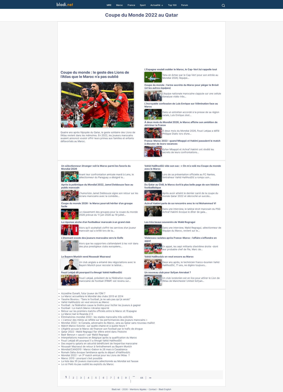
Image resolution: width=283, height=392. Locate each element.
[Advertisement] (141, 45)
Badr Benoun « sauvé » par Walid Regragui (84, 334)
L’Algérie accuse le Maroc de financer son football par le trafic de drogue (102, 328)
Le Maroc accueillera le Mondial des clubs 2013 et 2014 (92, 296)
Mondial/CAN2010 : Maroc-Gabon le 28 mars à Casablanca (94, 349)
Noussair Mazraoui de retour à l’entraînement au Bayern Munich (96, 346)
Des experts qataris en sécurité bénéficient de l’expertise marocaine (99, 343)
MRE (109, 5)
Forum (184, 5)
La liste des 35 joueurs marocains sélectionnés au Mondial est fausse (99, 361)
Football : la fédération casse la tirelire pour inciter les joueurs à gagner (101, 305)
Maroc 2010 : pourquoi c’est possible (81, 358)
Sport (143, 5)
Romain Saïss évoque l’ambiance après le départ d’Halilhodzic (95, 352)
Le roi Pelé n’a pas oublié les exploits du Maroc (87, 364)
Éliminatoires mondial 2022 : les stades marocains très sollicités (97, 316)
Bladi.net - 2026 (120, 389)
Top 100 (172, 5)
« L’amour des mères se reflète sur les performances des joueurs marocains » (104, 319)
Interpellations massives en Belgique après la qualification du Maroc (99, 337)
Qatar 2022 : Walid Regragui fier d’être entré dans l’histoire (94, 331)
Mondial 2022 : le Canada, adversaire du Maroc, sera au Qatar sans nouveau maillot (108, 322)
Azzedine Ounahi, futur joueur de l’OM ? (83, 293)
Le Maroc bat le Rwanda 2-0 (77, 313)
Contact (153, 389)
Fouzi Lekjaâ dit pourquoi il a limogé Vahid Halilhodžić (91, 340)
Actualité (155, 5)
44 (141, 377)
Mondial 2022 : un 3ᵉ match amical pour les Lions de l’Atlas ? (95, 355)
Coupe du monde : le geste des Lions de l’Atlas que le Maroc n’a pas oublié (95, 74)
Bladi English (165, 389)
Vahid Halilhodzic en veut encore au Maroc (85, 302)
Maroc (119, 5)
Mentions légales (138, 389)
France (131, 5)
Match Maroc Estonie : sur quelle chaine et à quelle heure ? (94, 325)
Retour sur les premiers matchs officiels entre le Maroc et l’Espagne (99, 311)
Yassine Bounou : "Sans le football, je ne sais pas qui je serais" (95, 299)
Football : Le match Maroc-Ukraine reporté (85, 308)
